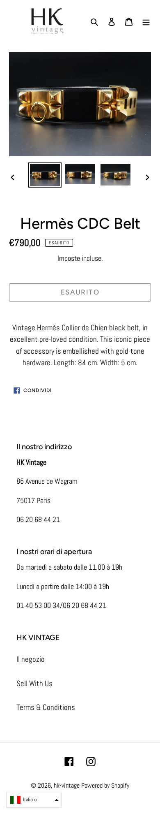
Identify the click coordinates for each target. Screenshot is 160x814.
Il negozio (30, 659)
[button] (34, 800)
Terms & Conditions (45, 707)
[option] (45, 175)
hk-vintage (67, 785)
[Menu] (146, 22)
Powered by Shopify (105, 785)
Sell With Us (34, 683)
